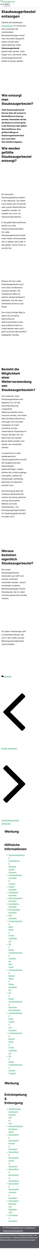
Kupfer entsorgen (9, 748)
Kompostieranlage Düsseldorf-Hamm (15, 1129)
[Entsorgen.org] (7, 1)
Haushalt (7, 676)
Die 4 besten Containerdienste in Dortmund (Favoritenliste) (15, 1001)
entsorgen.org (16, 1228)
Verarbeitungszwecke (25, 1235)
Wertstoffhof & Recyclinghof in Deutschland (13, 1175)
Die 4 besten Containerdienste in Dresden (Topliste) (15, 1064)
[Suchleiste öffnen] (2, 5)
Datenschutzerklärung (13, 1231)
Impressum (30, 1228)
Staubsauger (7, 26)
